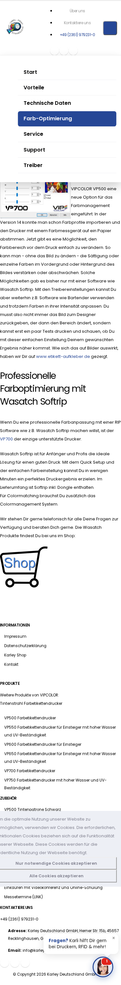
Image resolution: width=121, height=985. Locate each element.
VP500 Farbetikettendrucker (30, 718)
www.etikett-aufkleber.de (63, 356)
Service (33, 134)
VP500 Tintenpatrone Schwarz (32, 809)
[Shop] (54, 50)
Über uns (77, 11)
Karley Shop (15, 655)
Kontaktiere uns (77, 22)
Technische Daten (47, 103)
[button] (63, 50)
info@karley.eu (36, 950)
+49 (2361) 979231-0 (77, 34)
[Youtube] (73, 50)
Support (34, 149)
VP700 (6, 439)
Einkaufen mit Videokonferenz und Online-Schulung (53, 887)
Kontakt (11, 664)
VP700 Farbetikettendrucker (29, 770)
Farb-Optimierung (48, 118)
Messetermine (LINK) (23, 897)
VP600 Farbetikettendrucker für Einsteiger (42, 744)
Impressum (15, 636)
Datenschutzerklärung (25, 645)
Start (30, 72)
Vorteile (34, 87)
